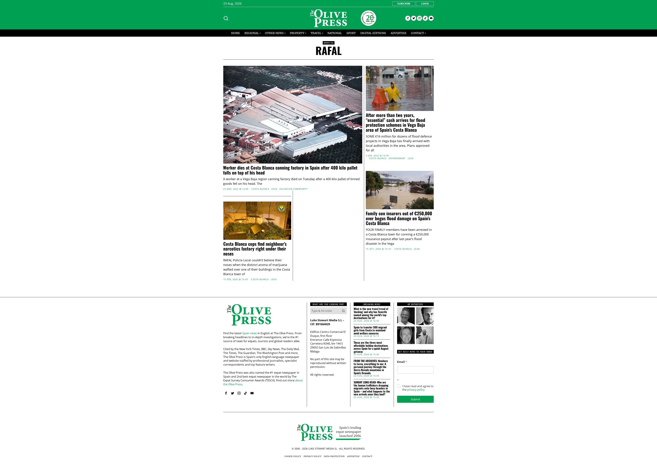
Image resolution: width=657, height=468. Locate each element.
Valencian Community (293, 189)
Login (425, 3)
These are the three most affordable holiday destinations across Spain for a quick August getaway (371, 347)
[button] (343, 310)
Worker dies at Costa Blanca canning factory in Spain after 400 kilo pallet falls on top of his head (290, 170)
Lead (274, 189)
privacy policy (416, 389)
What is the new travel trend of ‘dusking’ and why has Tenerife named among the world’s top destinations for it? (371, 313)
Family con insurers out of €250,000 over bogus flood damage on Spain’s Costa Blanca (399, 218)
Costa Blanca (260, 189)
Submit (415, 399)
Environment (397, 158)
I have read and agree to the (418, 388)
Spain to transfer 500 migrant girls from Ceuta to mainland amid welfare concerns (370, 330)
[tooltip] (407, 18)
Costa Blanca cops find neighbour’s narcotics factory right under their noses (255, 248)
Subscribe (403, 3)
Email (402, 362)
